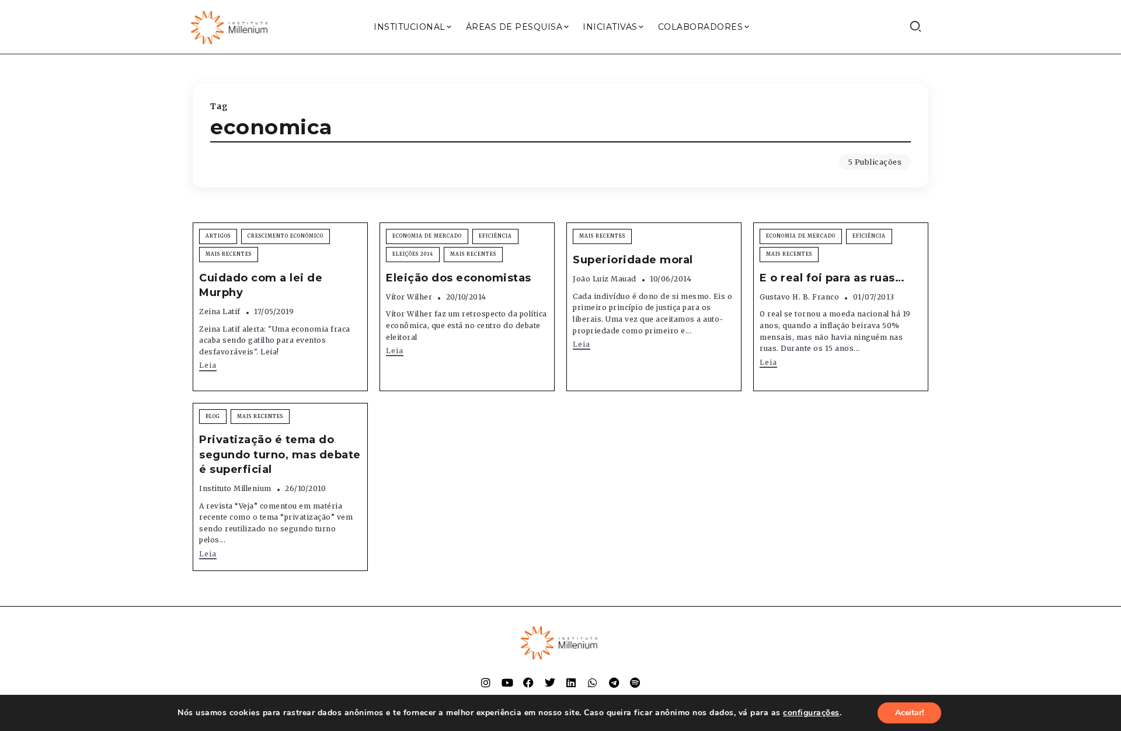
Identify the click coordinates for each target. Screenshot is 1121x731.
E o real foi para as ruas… (832, 277)
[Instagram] (485, 682)
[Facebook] (528, 682)
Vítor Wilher (409, 297)
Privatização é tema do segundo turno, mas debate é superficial (280, 454)
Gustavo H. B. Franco (799, 297)
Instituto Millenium (235, 488)
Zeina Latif (220, 311)
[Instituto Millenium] (230, 26)
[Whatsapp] (592, 682)
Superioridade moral (633, 259)
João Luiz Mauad (604, 278)
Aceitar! (909, 712)
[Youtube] (507, 682)
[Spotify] (635, 682)
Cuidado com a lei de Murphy (260, 285)
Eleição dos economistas (458, 277)
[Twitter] (549, 682)
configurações (811, 713)
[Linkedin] (571, 682)
